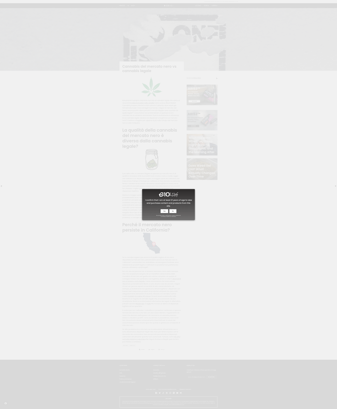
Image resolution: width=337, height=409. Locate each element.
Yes (164, 211)
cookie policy (173, 216)
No (173, 211)
